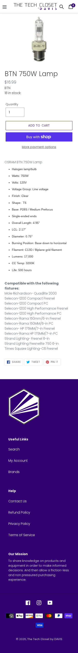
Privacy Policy (19, 523)
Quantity (12, 104)
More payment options (39, 147)
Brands (14, 471)
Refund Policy (19, 512)
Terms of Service (21, 535)
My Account (18, 460)
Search (14, 449)
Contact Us (17, 501)
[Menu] (4, 6)
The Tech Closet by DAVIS (44, 639)
